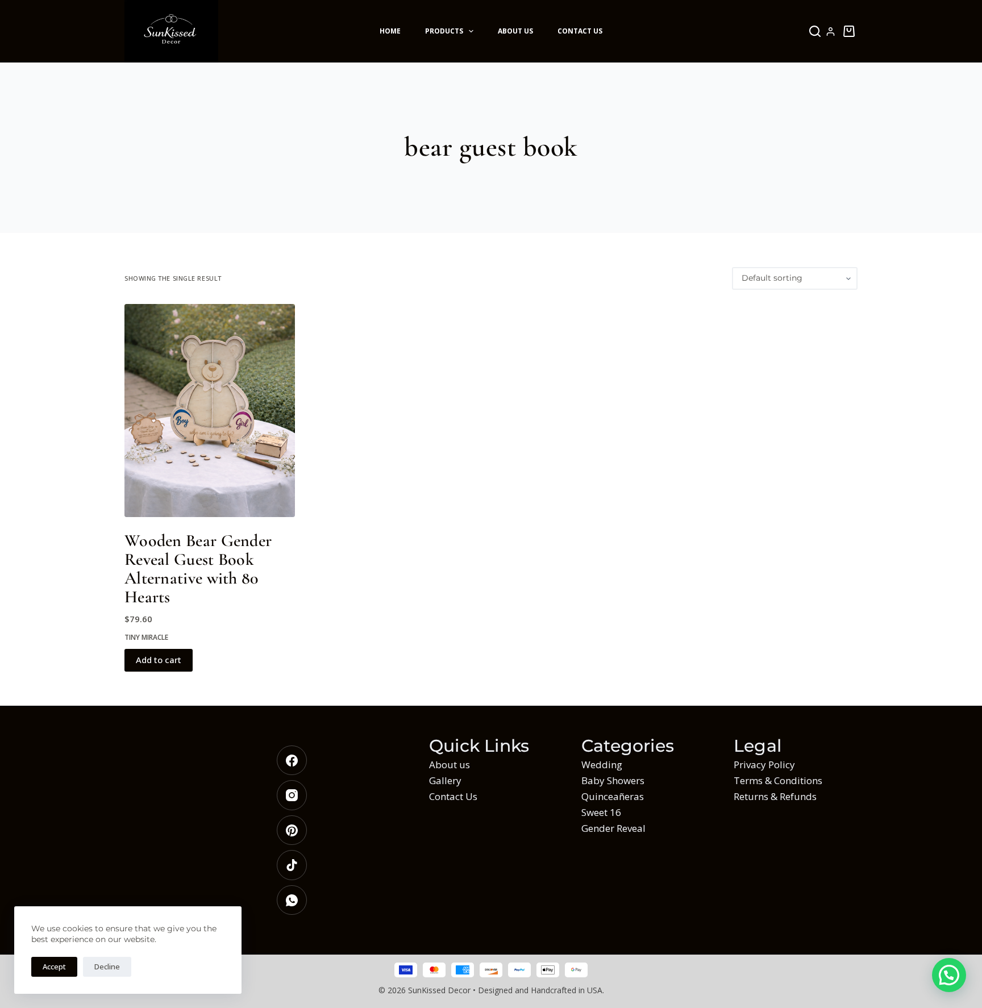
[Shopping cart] (849, 31)
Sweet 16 (601, 812)
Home (390, 31)
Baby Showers (612, 780)
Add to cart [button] (158, 659)
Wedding (601, 764)
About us (449, 764)
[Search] (815, 31)
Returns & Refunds (775, 796)
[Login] (830, 31)
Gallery (445, 780)
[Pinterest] (339, 830)
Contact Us (579, 31)
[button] (949, 975)
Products (444, 31)
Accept (54, 966)
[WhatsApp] (339, 900)
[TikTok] (339, 865)
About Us (515, 31)
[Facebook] (339, 760)
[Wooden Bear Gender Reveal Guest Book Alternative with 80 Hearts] (209, 410)
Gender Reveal (613, 828)
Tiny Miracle (146, 637)
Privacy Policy (764, 764)
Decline (107, 966)
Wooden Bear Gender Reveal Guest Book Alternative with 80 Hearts (198, 568)
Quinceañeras (612, 796)
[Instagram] (339, 795)
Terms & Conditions (778, 780)
